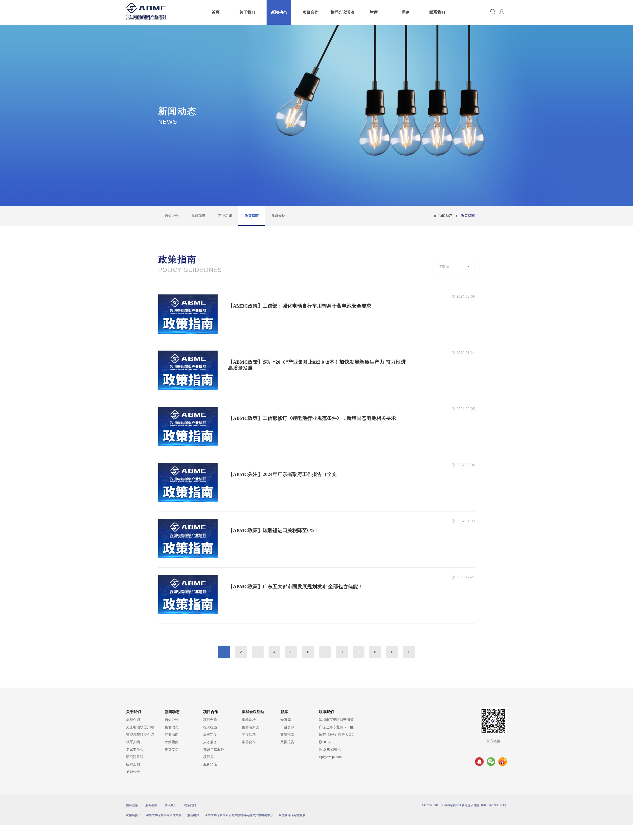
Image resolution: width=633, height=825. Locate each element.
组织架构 (133, 764)
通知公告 (172, 216)
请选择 (443, 266)
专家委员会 (134, 749)
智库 (374, 12)
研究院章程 (134, 757)
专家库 (285, 720)
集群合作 (249, 742)
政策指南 (252, 216)
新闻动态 (279, 12)
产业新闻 (225, 216)
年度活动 (249, 734)
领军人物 (133, 742)
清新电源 (193, 815)
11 (392, 652)
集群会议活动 (342, 12)
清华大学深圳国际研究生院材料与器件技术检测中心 (239, 815)
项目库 (208, 757)
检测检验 (210, 727)
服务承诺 (210, 764)
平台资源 (287, 727)
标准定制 (210, 734)
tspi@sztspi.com (330, 757)
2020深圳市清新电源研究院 (461, 805)
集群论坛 (249, 720)
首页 (216, 12)
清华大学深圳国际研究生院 (163, 815)
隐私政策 (132, 805)
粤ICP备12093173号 (494, 805)
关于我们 (247, 12)
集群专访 (278, 216)
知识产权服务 (213, 749)
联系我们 (437, 12)
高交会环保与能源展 (292, 815)
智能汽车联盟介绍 (140, 734)
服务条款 (151, 805)
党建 (405, 12)
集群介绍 (133, 720)
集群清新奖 (250, 727)
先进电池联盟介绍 (140, 727)
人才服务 (210, 742)
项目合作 (310, 12)
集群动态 (198, 216)
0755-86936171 (330, 749)
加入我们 (171, 805)
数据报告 (287, 742)
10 (375, 652)
